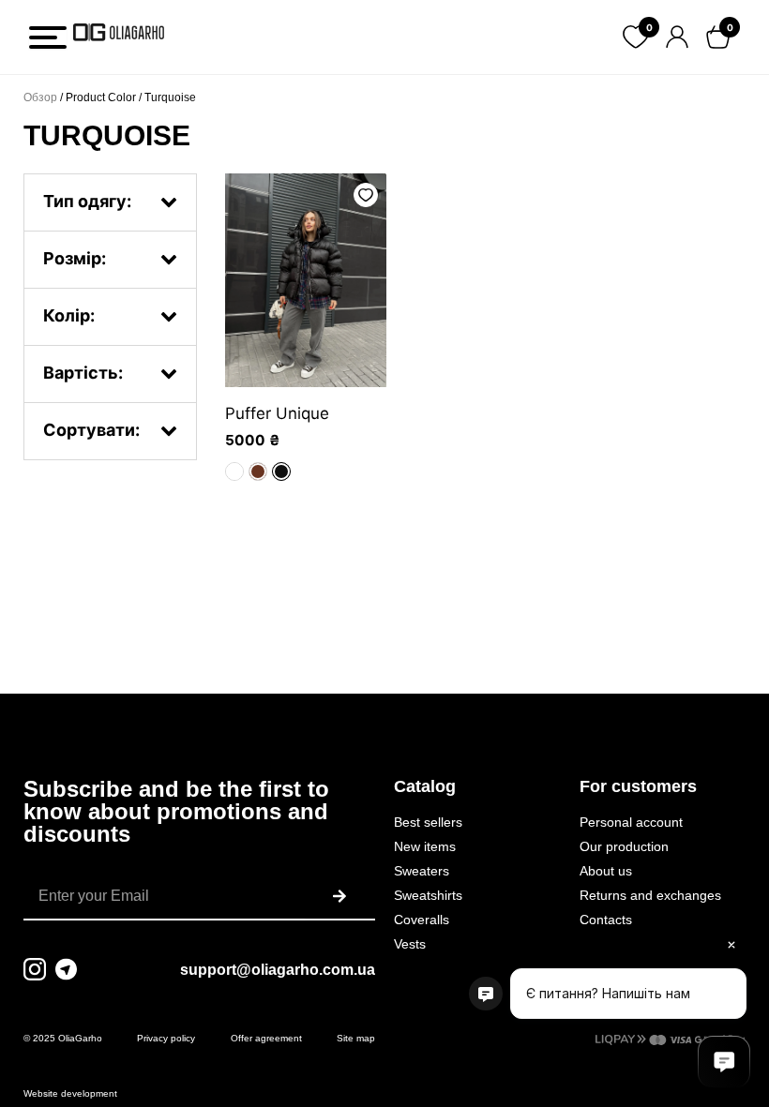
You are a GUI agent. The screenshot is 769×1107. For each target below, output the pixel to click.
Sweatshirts (428, 895)
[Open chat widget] (724, 1062)
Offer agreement (266, 1038)
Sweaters (421, 870)
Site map (356, 1038)
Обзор (40, 97)
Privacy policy (166, 1038)
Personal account (631, 822)
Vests (410, 943)
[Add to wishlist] (366, 195)
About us (606, 870)
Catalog (425, 786)
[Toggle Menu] (48, 37)
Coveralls (421, 919)
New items (425, 846)
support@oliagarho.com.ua (277, 970)
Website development (70, 1093)
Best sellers (428, 822)
